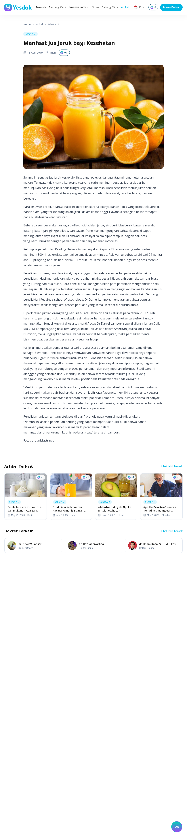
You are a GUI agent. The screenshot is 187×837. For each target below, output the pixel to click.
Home (27, 24)
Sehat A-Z (53, 24)
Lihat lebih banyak (172, 466)
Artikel (125, 7)
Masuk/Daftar (171, 7)
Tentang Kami (57, 7)
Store (95, 7)
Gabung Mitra (110, 7)
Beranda (41, 7)
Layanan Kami (77, 7)
